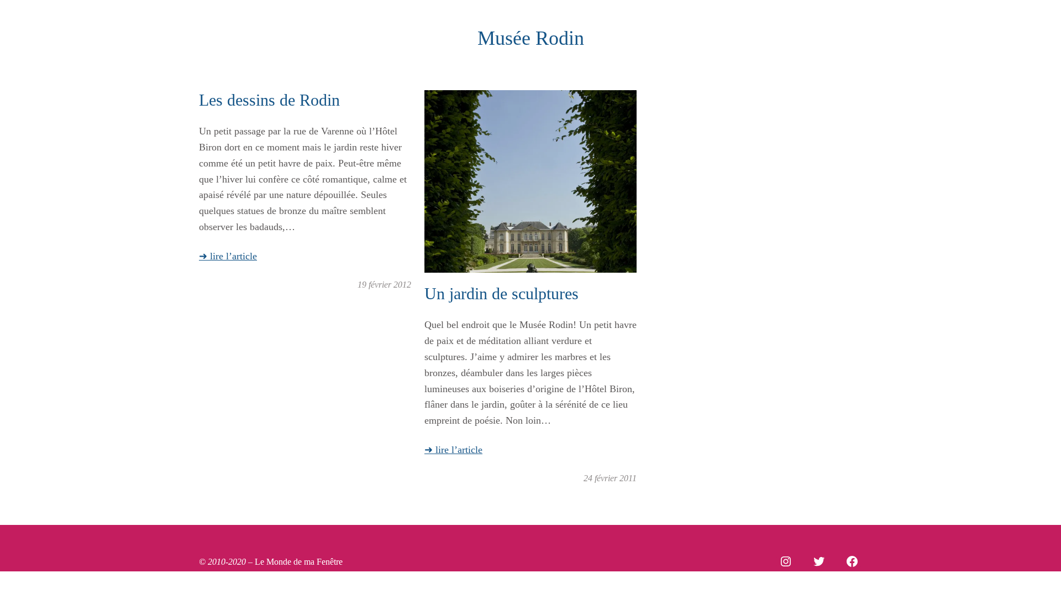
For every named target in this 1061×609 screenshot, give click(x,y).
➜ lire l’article (228, 256)
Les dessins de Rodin (269, 100)
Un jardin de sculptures (501, 293)
